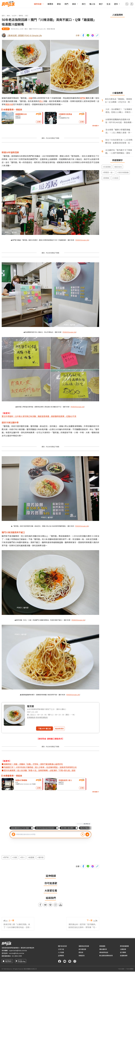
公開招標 (123, 949)
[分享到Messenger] (92, 35)
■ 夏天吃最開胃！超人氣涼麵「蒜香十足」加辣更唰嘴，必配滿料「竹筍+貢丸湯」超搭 (38, 770)
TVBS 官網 (121, 969)
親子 (101, 4)
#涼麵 (14, 857)
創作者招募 (82, 949)
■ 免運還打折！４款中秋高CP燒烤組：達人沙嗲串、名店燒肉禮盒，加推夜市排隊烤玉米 (39, 767)
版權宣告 (82, 955)
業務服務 (102, 946)
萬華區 (21, 16)
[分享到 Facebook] (83, 35)
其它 (26, 16)
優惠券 (50, 4)
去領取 (39, 122)
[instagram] (74, 961)
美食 (74, 4)
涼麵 (30, 98)
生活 (108, 4)
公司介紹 (61, 949)
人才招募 (61, 952)
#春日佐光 (118, 167)
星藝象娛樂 (123, 955)
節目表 (81, 952)
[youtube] (64, 961)
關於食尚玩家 (62, 946)
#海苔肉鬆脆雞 (123, 172)
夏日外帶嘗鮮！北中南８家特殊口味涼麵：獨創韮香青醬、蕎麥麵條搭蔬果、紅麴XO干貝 (39, 416)
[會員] (131, 4)
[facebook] (59, 961)
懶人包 (92, 4)
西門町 (83, 98)
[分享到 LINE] (88, 35)
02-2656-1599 (17, 956)
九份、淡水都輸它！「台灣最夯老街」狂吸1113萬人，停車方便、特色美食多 (118, 111)
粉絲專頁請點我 (42, 717)
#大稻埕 (115, 178)
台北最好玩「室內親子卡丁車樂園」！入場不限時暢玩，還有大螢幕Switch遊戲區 (118, 151)
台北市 (14, 16)
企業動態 (61, 955)
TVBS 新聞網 (129, 969)
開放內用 (9, 104)
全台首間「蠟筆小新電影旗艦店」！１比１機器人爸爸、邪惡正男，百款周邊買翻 (118, 131)
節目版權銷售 (124, 946)
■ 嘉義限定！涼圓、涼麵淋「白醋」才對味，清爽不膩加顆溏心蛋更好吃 (32, 764)
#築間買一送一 (108, 172)
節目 (59, 4)
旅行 (84, 4)
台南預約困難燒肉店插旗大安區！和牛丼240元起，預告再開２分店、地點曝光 (119, 121)
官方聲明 (123, 952)
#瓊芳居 (40, 857)
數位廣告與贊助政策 (106, 955)
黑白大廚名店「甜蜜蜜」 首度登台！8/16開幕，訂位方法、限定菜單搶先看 (118, 100)
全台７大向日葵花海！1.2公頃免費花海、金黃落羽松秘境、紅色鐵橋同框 (118, 141)
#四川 (22, 857)
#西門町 (6, 857)
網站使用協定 (103, 952)
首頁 (3, 16)
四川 (41, 101)
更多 (116, 4)
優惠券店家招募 (84, 946)
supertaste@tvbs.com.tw (18, 950)
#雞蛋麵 (31, 857)
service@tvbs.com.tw (16, 953)
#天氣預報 (107, 167)
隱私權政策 (103, 949)
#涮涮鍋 (106, 178)
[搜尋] (126, 4)
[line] (69, 961)
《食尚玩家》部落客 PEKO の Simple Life (24, 35)
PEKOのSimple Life (82, 240)
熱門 (66, 4)
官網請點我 (31, 717)
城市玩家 (38, 4)
